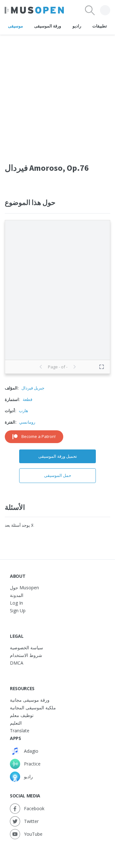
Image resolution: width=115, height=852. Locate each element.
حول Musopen (24, 587)
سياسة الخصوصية (26, 648)
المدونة (16, 595)
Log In (16, 603)
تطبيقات (99, 26)
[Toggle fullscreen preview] (101, 367)
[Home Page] (34, 10)
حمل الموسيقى (57, 475)
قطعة (27, 399)
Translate (19, 731)
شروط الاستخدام (26, 655)
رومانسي (27, 422)
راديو (77, 26)
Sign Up (18, 610)
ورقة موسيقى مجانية (30, 700)
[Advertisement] (57, 92)
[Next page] (74, 367)
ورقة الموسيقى (47, 26)
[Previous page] (41, 367)
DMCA (16, 663)
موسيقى (15, 26)
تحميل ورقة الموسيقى (57, 456)
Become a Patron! (38, 436)
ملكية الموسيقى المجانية (33, 708)
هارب (23, 410)
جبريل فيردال (32, 388)
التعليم (16, 723)
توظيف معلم (22, 715)
